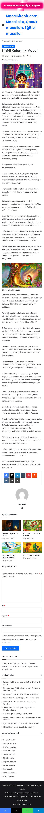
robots (24, 804)
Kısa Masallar (8, 769)
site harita (16, 804)
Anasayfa (6, 41)
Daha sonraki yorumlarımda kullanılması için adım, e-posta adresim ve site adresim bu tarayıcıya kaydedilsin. (22, 639)
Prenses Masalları (9, 773)
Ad (3, 606)
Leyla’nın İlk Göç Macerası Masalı (9, 556)
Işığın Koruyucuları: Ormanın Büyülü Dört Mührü (21, 723)
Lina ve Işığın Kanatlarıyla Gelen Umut (17, 714)
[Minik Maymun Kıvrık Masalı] (32, 525)
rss (30, 804)
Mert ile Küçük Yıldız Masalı (10, 534)
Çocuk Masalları (9, 754)
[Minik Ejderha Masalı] (32, 547)
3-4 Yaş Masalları (9, 743)
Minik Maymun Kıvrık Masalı (31, 534)
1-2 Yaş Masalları (9, 740)
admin (7, 56)
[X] (12, 475)
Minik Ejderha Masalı (31, 555)
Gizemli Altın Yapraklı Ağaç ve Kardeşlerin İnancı (21, 698)
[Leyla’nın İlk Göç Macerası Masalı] (11, 547)
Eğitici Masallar (8, 758)
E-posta (5, 616)
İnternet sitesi (7, 626)
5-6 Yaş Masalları (9, 747)
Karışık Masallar (9, 765)
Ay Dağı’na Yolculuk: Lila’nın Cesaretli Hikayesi (20, 694)
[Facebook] (6, 475)
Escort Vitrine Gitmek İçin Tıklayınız (22, 5)
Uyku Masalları (17, 41)
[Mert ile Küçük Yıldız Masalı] (11, 525)
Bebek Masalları (9, 751)
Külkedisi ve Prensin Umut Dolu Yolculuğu (18, 727)
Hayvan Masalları (9, 762)
